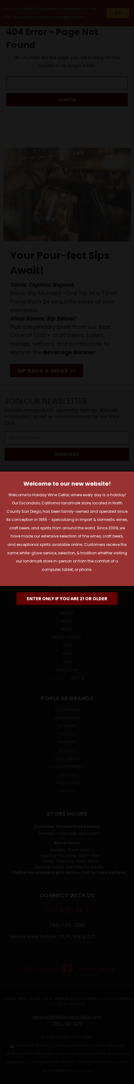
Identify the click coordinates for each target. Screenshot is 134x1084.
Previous (9, 1077)
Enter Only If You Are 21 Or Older (67, 599)
